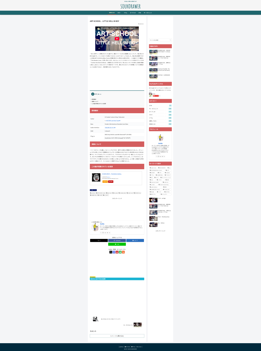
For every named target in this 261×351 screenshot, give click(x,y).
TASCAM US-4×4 (109, 127)
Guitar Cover (130, 193)
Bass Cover (109, 193)
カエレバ (108, 177)
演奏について (95, 101)
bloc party (116, 193)
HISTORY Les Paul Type (112, 120)
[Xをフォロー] (101, 233)
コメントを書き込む (117, 336)
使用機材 (94, 99)
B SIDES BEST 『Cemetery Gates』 (112, 174)
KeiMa (102, 224)
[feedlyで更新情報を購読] (107, 233)
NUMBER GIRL (94, 195)
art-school (93, 193)
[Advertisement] (117, 79)
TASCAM (100, 195)
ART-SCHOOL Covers (101, 193)
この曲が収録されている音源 (99, 103)
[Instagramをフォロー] (103, 233)
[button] (170, 40)
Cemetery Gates (123, 193)
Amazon (105, 181)
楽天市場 (110, 181)
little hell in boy (138, 193)
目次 (96, 94)
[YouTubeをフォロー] (105, 233)
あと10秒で (106, 195)
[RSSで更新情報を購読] (109, 233)
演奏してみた (93, 190)
